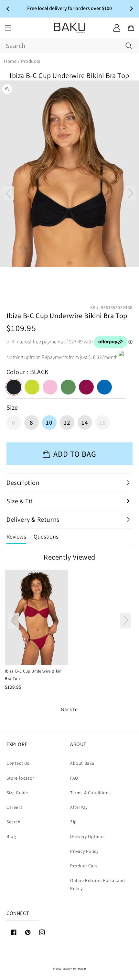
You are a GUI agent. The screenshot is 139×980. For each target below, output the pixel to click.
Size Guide (17, 793)
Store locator (20, 778)
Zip (73, 822)
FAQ (74, 778)
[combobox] (69, 46)
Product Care (84, 866)
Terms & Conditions (90, 793)
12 (67, 422)
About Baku (82, 763)
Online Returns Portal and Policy (97, 884)
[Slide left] (9, 193)
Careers (14, 807)
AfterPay (79, 807)
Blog (11, 836)
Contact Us (17, 763)
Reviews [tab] (16, 536)
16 (102, 422)
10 (49, 422)
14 (84, 422)
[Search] (129, 46)
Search (13, 822)
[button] (8, 28)
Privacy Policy (84, 851)
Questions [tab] (46, 536)
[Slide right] (130, 193)
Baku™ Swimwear (74, 968)
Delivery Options (87, 836)
